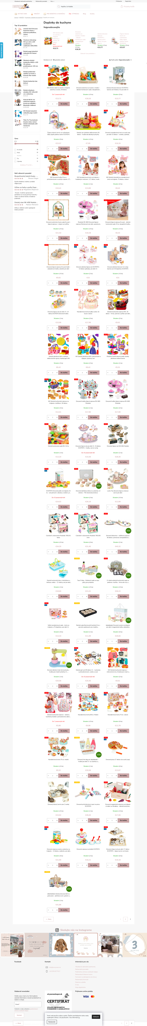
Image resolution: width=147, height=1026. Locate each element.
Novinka (27, 155)
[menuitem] (21, 13)
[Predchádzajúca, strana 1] (125, 919)
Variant (19, 1015)
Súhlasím (96, 1017)
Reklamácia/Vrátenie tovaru (83, 974)
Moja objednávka (80, 987)
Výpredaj (27, 161)
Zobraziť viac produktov (87, 53)
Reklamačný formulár (81, 980)
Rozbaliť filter (25, 165)
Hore (49, 919)
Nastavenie (51, 1022)
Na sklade (27, 149)
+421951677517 (54, 971)
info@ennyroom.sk (55, 967)
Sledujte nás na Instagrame (76, 930)
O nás (77, 985)
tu (79, 1017)
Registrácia (128, 1)
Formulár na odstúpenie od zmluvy (86, 977)
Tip (27, 158)
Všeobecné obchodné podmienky (23, 1)
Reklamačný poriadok (41, 1)
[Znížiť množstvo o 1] (48, 104)
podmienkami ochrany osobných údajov (26, 1009)
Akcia (27, 152)
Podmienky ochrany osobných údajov (86, 972)
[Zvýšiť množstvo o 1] (57, 104)
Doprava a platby (80, 982)
